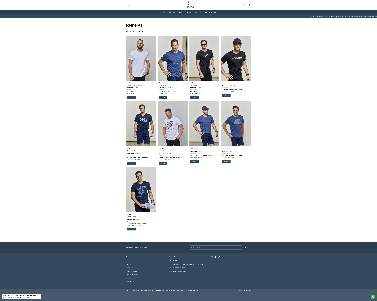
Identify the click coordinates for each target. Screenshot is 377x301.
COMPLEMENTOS (210, 12)
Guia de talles (130, 267)
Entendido (26, 297)
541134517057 (173, 261)
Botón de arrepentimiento (194, 290)
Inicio (127, 21)
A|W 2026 (172, 12)
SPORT (189, 12)
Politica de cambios (131, 271)
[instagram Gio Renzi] (212, 257)
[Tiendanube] (245, 290)
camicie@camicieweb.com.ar (177, 267)
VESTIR (180, 12)
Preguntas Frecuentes (132, 274)
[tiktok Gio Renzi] (219, 257)
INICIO (163, 12)
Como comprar (130, 281)
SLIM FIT (198, 12)
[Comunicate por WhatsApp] (373, 297)
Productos (129, 264)
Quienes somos (130, 278)
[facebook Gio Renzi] (215, 257)
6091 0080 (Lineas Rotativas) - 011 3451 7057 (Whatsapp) (186, 264)
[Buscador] (128, 5)
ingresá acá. (183, 290)
